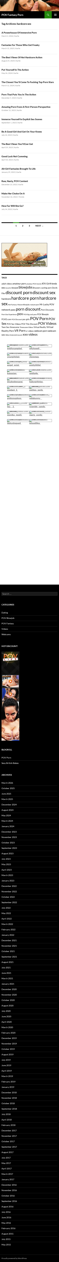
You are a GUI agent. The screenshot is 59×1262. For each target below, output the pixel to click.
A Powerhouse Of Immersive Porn (19, 32)
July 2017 (6, 1157)
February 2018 (8, 1125)
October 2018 (8, 1103)
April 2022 (7, 918)
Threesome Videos (26, 327)
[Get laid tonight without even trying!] (24, 254)
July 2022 (6, 907)
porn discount (28, 308)
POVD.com (6, 319)
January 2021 (8, 984)
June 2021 (6, 973)
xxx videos (30, 334)
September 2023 (9, 848)
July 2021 (6, 967)
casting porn (46, 288)
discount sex (44, 292)
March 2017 (7, 1174)
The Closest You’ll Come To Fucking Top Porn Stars (28, 82)
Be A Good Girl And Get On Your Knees (22, 131)
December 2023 (9, 831)
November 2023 (9, 837)
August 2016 (7, 1206)
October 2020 (8, 1000)
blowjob (14, 288)
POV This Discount (29, 324)
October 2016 (8, 1195)
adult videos (7, 283)
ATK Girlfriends (49, 283)
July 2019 (6, 1060)
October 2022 (8, 897)
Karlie (16, 36)
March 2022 (7, 924)
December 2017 (9, 1130)
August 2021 (7, 962)
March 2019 (7, 1076)
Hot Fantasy (12, 305)
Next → (39, 225)
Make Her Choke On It (13, 193)
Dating (5, 612)
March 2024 (7, 821)
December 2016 (9, 1185)
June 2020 (6, 1016)
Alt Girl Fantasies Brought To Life (19, 168)
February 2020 (8, 1032)
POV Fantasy (8, 623)
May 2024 (6, 815)
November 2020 (9, 994)
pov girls (26, 319)
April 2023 (7, 869)
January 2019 (8, 1087)
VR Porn (19, 330)
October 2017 (8, 1141)
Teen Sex (5, 327)
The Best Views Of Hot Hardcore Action (22, 57)
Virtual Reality (40, 327)
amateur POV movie (33, 284)
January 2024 (8, 826)
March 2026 (7, 783)
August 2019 (7, 1054)
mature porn (34, 305)
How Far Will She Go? (13, 205)
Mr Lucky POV (47, 304)
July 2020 (6, 1011)
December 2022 (9, 886)
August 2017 (7, 1152)
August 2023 (7, 853)
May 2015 (6, 1244)
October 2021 (8, 951)
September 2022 (9, 902)
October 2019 (8, 1049)
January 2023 (8, 880)
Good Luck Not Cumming (15, 156)
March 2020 (7, 1027)
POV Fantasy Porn (12, 14)
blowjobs (26, 287)
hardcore (6, 298)
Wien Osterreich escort (13, 335)
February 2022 (8, 929)
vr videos (30, 331)
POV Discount (17, 319)
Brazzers (37, 288)
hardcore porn (25, 298)
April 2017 (7, 1168)
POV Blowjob (43, 314)
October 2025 (8, 788)
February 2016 (8, 1228)
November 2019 (9, 1043)
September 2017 (9, 1147)
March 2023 (7, 875)
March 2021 (7, 978)
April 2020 (7, 1022)
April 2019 (7, 1070)
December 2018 (9, 1092)
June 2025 (6, 793)
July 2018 (6, 1114)
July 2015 (6, 1239)
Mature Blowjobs (23, 305)
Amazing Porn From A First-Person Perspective (26, 106)
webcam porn (40, 330)
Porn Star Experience (9, 314)
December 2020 (9, 989)
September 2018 (9, 1108)
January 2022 (8, 935)
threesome (14, 327)
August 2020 (7, 1005)
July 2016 (6, 1212)
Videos (5, 629)
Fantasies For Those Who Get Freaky (20, 45)
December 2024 (9, 804)
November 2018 (9, 1098)
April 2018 (7, 1119)
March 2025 (7, 799)
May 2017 (6, 1163)
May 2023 (6, 864)
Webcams (6, 634)
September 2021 (9, 956)
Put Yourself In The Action (15, 69)
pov (20, 314)
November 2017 (9, 1136)
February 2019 (8, 1081)
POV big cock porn (30, 314)
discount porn (19, 292)
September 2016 (9, 1201)
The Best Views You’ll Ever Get (17, 144)
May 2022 (6, 913)
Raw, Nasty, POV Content (15, 181)
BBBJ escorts (6, 288)
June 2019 (6, 1065)
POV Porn (39, 318)
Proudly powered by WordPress (14, 1258)
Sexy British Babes (10, 763)
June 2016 (6, 1217)
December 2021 (9, 940)
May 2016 (6, 1223)
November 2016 (9, 1190)
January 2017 (8, 1179)
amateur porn (19, 283)
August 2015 (7, 1233)
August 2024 (7, 810)
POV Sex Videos (14, 324)
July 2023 (6, 859)
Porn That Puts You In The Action (19, 94)
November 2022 (9, 891)
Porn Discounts (47, 310)
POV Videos (47, 323)
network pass (8, 309)
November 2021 (9, 946)
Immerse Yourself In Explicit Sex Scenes (22, 119)
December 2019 (9, 1038)
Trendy (21, 197)
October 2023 (8, 842)
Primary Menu (55, 14)
